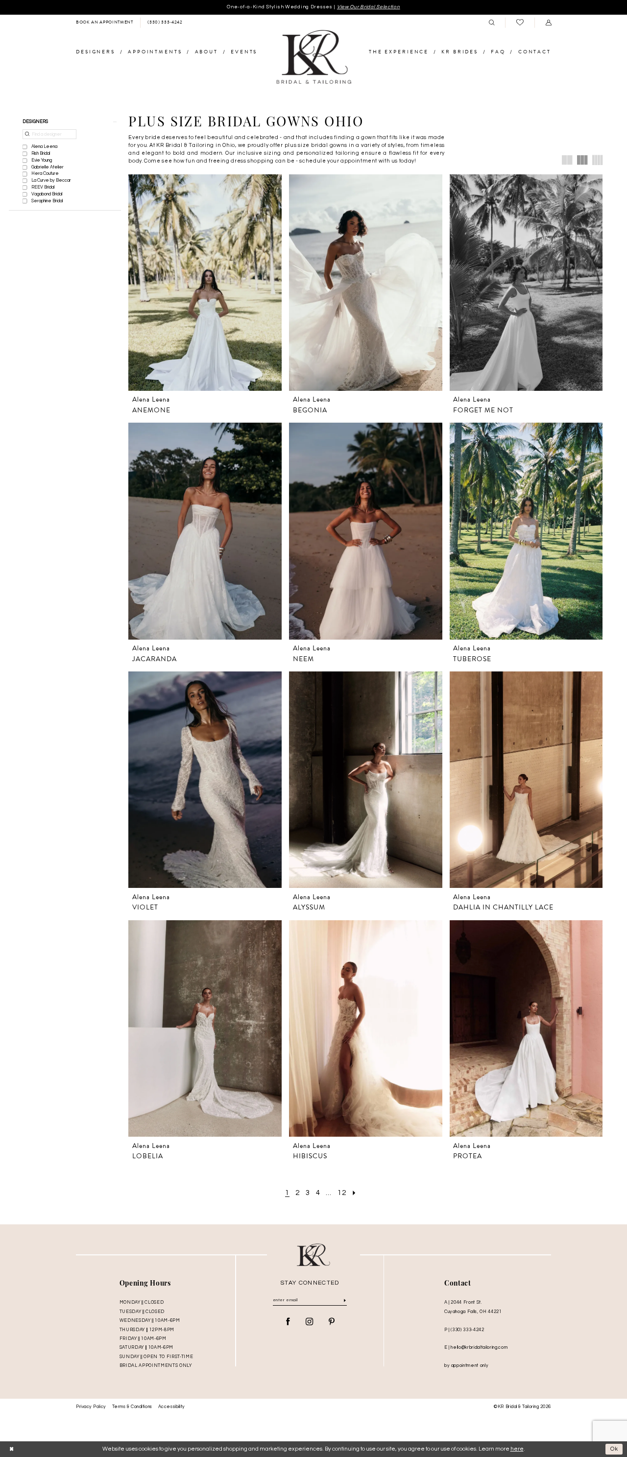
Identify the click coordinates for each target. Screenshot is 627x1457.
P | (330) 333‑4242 (464, 1329)
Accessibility (171, 1406)
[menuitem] (104, 22)
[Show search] (491, 22)
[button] (548, 22)
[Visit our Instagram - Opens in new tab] (309, 1322)
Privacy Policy (91, 1406)
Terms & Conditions (132, 1406)
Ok (614, 1449)
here (517, 1449)
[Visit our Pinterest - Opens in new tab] (331, 1322)
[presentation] (204, 282)
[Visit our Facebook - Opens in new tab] (288, 1322)
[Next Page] (355, 1193)
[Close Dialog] (11, 1449)
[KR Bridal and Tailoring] (313, 57)
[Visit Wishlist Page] (519, 22)
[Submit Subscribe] (344, 1300)
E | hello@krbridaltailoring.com (475, 1347)
